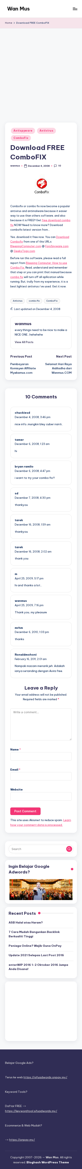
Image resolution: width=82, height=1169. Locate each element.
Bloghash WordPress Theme (47, 1162)
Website (16, 789)
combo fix (16, 277)
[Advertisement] (41, 71)
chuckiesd (22, 413)
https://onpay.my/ (22, 1140)
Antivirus (46, 130)
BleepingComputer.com (25, 246)
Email (15, 769)
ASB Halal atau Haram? (26, 922)
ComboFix (20, 138)
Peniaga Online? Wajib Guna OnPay (35, 946)
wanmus (23, 323)
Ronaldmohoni (26, 654)
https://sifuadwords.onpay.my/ (45, 1077)
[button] (24, 342)
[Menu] (75, 9)
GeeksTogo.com (24, 251)
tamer (19, 440)
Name (15, 749)
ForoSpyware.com (57, 246)
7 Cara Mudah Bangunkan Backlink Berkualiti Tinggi (34, 934)
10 (59, 165)
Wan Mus (18, 8)
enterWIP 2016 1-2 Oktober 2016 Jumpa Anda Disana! (38, 967)
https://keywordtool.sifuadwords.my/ (31, 1111)
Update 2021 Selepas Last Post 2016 (36, 955)
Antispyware (23, 130)
